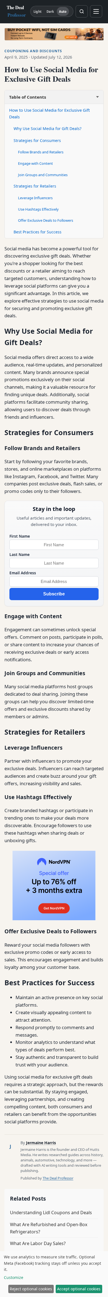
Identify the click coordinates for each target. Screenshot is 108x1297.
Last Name (19, 554)
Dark (50, 11)
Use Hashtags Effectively (38, 209)
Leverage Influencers (35, 197)
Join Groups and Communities (43, 174)
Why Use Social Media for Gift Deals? (47, 128)
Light (38, 11)
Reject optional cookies (31, 1288)
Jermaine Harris (41, 1142)
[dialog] (54, 1274)
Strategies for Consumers (37, 140)
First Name (19, 536)
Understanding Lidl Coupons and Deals (51, 1212)
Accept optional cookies (79, 1288)
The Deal (16, 11)
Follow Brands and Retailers (40, 151)
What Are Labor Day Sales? (38, 1243)
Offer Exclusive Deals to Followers (45, 220)
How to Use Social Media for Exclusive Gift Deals (49, 113)
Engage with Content (35, 163)
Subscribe (54, 594)
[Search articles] (82, 11)
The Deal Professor (58, 1178)
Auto (62, 11)
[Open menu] (96, 11)
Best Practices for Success (37, 232)
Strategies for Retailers (35, 186)
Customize (13, 1277)
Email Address (22, 572)
